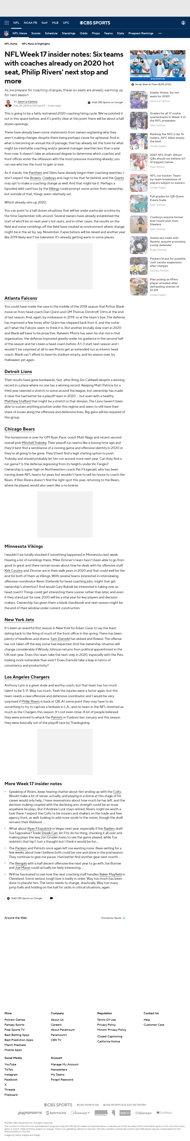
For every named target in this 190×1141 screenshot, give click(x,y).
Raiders (109, 829)
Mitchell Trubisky (34, 443)
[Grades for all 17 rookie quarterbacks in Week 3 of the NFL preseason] (139, 121)
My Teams (57, 1075)
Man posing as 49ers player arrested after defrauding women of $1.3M (164, 285)
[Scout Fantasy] (143, 1112)
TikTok (8, 1070)
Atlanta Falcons (20, 298)
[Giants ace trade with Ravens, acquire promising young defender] (139, 245)
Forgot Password (62, 1080)
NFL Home (10, 44)
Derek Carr (50, 833)
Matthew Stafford (17, 401)
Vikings (54, 189)
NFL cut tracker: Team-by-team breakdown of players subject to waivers (167, 179)
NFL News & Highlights (36, 44)
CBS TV (56, 1040)
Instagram (11, 1075)
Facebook (10, 1080)
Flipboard (11, 1095)
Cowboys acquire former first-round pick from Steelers (166, 220)
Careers (56, 1025)
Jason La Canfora (27, 101)
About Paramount (63, 1030)
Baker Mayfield (110, 874)
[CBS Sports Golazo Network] (124, 1104)
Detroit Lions (18, 372)
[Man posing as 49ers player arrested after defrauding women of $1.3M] (139, 287)
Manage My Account (64, 1064)
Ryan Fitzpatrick (39, 829)
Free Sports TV (14, 1030)
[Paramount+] (80, 1112)
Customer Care (154, 1025)
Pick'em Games (14, 1020)
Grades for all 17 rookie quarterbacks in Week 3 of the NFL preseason (168, 117)
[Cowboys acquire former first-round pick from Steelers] (139, 224)
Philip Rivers (31, 701)
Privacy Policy (106, 1025)
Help (147, 1020)
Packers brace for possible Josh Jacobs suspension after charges (168, 262)
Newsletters (59, 1070)
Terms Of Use (106, 1020)
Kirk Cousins (13, 571)
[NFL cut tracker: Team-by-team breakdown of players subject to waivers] (139, 183)
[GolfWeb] (164, 1113)
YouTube (10, 1064)
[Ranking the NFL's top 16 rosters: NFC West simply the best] (139, 141)
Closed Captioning (109, 1036)
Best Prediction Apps (18, 1040)
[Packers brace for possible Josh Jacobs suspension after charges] (139, 266)
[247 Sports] (30, 1112)
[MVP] (125, 1111)
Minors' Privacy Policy (111, 1030)
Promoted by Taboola (111, 918)
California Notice (108, 1041)
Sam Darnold (60, 639)
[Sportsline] (56, 1112)
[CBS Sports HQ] (88, 1104)
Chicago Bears (19, 429)
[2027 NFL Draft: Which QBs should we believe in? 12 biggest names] (139, 162)
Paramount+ (59, 1035)
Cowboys (49, 178)
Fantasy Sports (14, 1025)
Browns (35, 178)
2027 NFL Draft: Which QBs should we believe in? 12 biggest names (168, 158)
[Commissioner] (105, 1111)
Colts (117, 792)
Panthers (35, 173)
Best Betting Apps (16, 1035)
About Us (57, 1020)
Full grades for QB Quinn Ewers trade (167, 198)
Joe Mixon (22, 868)
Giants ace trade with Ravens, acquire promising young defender (167, 241)
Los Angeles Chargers (27, 677)
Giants (119, 178)
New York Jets (19, 620)
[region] (157, 65)
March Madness (15, 1045)
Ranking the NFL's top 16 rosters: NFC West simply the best (167, 137)
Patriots (57, 717)
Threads (9, 1090)
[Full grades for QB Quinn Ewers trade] (139, 204)
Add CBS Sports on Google (107, 102)
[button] (6, 23)
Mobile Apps (13, 1050)
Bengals (21, 863)
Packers (21, 848)
